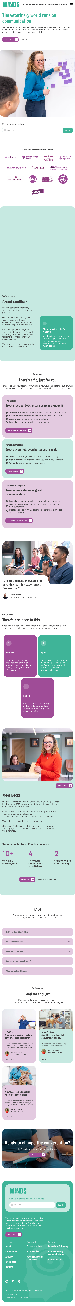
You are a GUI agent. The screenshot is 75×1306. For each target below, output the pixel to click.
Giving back (10, 1261)
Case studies (11, 1251)
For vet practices (34, 1246)
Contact (9, 1266)
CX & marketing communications (56, 1253)
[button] (71, 4)
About (8, 1246)
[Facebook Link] (19, 1281)
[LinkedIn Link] (13, 1281)
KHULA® (14, 1294)
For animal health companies (35, 1258)
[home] (11, 4)
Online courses (55, 1259)
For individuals (34, 1251)
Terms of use (23, 1298)
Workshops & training (58, 1246)
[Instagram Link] (6, 1281)
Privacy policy (10, 1298)
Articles (9, 1256)
